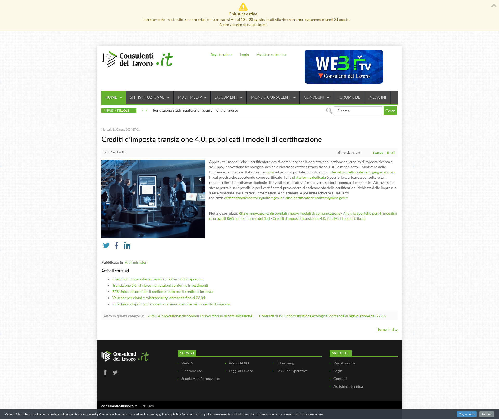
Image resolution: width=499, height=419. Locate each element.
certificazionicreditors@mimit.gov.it (253, 198)
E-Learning (285, 363)
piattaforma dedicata (309, 177)
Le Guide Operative (292, 371)
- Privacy (147, 406)
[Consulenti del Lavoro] (137, 58)
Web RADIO (239, 363)
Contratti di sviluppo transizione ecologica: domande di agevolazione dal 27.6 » (322, 316)
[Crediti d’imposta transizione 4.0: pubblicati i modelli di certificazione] (153, 198)
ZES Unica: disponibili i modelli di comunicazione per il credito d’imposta (171, 304)
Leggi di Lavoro (241, 371)
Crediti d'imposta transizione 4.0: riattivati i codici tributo (319, 218)
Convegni (314, 97)
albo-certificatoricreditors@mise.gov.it (316, 198)
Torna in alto (387, 329)
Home (111, 97)
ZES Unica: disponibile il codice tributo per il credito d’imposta (162, 291)
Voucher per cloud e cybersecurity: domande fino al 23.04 (158, 297)
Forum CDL (348, 97)
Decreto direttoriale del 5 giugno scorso (362, 172)
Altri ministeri (136, 262)
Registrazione (221, 54)
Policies (486, 414)
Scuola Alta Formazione (200, 378)
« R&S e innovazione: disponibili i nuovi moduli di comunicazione (200, 316)
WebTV (187, 363)
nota (270, 172)
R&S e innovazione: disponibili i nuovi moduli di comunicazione (289, 213)
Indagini (377, 97)
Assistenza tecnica (271, 54)
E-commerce (191, 371)
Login (244, 54)
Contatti (340, 378)
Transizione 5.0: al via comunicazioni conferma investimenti (160, 285)
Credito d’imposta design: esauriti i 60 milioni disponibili (157, 279)
